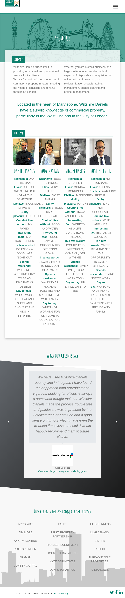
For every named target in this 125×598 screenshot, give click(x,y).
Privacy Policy (61, 593)
